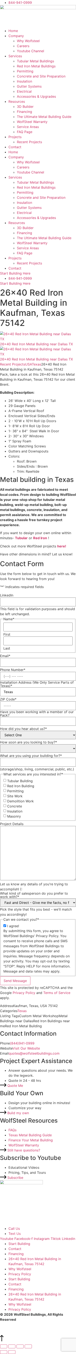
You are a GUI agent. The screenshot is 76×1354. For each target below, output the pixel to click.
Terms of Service (56, 993)
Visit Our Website (26, 1048)
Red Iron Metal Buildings (36, 66)
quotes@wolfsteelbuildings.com (34, 1053)
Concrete (14, 806)
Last (6, 648)
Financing (24, 111)
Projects (15, 137)
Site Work (15, 796)
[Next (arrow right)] (11, 1352)
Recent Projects (29, 142)
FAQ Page (24, 132)
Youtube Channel (30, 51)
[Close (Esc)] (28, 1346)
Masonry (14, 816)
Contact (14, 147)
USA (28, 364)
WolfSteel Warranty (32, 122)
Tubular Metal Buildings (35, 61)
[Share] (20, 1346)
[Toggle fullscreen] (11, 1346)
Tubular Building (20, 781)
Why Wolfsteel (28, 41)
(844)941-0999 (22, 1043)
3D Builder (25, 106)
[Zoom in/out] (3, 1346)
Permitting (25, 71)
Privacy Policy (24, 993)
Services (15, 56)
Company (16, 36)
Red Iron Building (20, 786)
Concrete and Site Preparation (41, 76)
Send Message (15, 981)
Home (13, 31)
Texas (36, 364)
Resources (16, 101)
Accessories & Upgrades (36, 96)
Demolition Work (20, 801)
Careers (23, 46)
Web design (9, 1324)
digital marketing (40, 1324)
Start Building (19, 1244)
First (6, 634)
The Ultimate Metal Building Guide (44, 117)
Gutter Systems (29, 86)
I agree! (13, 926)
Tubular (21, 538)
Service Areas (28, 127)
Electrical (24, 91)
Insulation (24, 81)
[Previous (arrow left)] (3, 1352)
